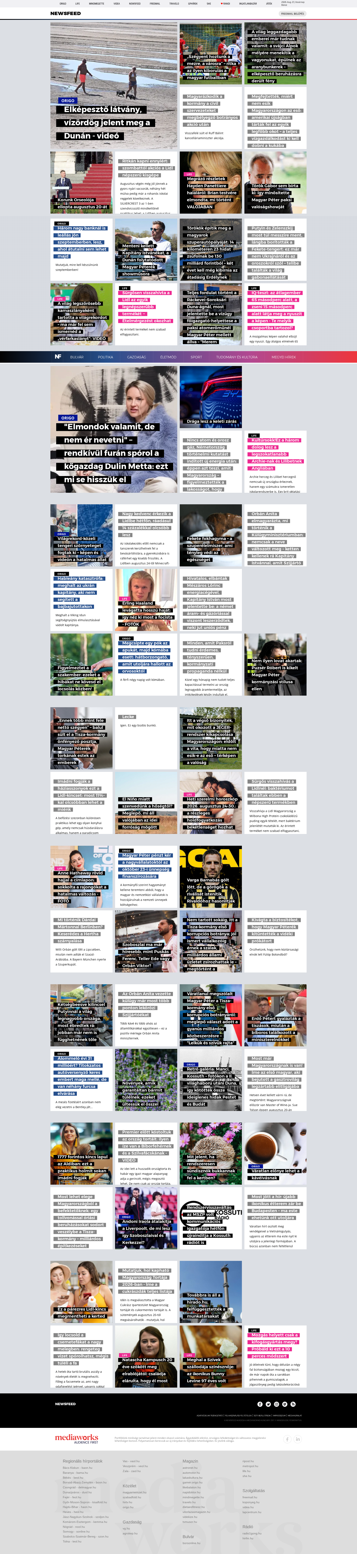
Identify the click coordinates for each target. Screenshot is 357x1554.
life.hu (246, 1471)
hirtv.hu (127, 1502)
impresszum (279, 1416)
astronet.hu (190, 1467)
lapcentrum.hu (252, 1512)
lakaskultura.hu (192, 1477)
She (209, 3)
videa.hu (248, 1507)
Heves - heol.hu (73, 1512)
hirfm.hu (248, 1538)
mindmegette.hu (193, 1497)
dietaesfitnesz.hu (194, 1507)
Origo (63, 3)
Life (77, 3)
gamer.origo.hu (192, 1482)
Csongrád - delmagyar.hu (79, 1487)
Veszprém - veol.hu (135, 1466)
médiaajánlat (295, 1416)
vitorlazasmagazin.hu (196, 1512)
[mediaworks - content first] (76, 1439)
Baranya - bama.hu (75, 1472)
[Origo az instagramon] (276, 1404)
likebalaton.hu (192, 1487)
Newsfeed (134, 3)
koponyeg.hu (251, 1502)
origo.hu (128, 1507)
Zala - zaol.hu (132, 1471)
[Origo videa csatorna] (284, 1404)
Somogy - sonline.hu (76, 1531)
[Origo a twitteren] (268, 1404)
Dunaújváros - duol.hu (77, 1492)
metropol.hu (250, 1466)
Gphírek (193, 3)
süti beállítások (262, 1416)
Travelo (174, 3)
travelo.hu (189, 1502)
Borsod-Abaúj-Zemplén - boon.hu (85, 1482)
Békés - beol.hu (73, 1477)
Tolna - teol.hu (72, 1541)
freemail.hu (250, 1497)
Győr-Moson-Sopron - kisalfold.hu (85, 1502)
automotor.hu (191, 1472)
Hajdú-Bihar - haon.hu (77, 1507)
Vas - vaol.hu (131, 1461)
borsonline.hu (191, 1543)
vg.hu (126, 1528)
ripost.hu (248, 1461)
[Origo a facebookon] (260, 1404)
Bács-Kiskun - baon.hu (77, 1467)
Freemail (155, 3)
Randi (226, 3)
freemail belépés (292, 13)
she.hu (247, 1476)
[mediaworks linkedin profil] (298, 1439)
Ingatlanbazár (248, 3)
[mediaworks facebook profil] (287, 1439)
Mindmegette (96, 3)
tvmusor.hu (190, 1521)
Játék (269, 3)
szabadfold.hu (132, 1497)
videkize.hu (190, 1516)
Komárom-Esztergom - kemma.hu (85, 1521)
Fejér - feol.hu (72, 1497)
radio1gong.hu (252, 1533)
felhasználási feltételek (238, 1416)
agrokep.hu (130, 1533)
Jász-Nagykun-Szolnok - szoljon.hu (86, 1516)
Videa (117, 3)
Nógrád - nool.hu (74, 1526)
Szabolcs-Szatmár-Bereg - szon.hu (85, 1536)
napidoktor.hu (191, 1492)
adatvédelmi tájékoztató (210, 1416)
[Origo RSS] (293, 1404)
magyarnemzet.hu (134, 1492)
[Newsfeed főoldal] (65, 1404)
